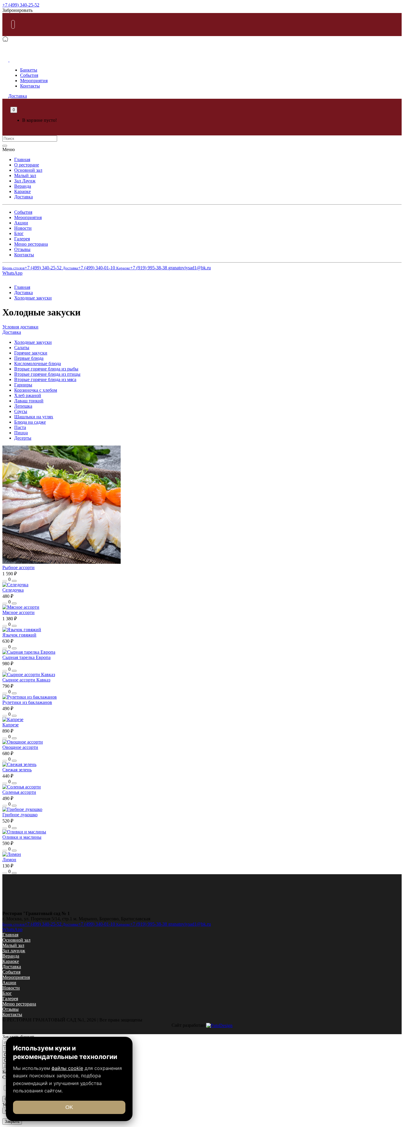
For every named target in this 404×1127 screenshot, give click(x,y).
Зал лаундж (13, 950)
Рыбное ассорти (18, 567)
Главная (22, 159)
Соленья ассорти (19, 792)
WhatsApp (12, 273)
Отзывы (22, 249)
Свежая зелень (17, 769)
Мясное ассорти (18, 612)
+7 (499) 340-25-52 (20, 4)
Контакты (30, 85)
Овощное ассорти (20, 747)
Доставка (23, 196)
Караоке (22, 191)
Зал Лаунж (24, 180)
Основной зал (28, 170)
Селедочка (13, 589)
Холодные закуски (33, 297)
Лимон (9, 859)
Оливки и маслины (21, 837)
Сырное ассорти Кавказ (26, 679)
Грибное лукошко (20, 814)
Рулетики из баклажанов (27, 702)
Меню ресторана (31, 244)
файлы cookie (67, 1068)
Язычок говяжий (19, 634)
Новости (23, 228)
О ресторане (26, 164)
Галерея (22, 238)
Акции (21, 222)
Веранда (22, 186)
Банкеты (28, 69)
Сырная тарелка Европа (26, 657)
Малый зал (25, 175)
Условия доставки (20, 326)
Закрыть (12, 1121)
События (29, 75)
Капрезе (10, 724)
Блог (19, 233)
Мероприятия (34, 80)
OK (69, 1107)
